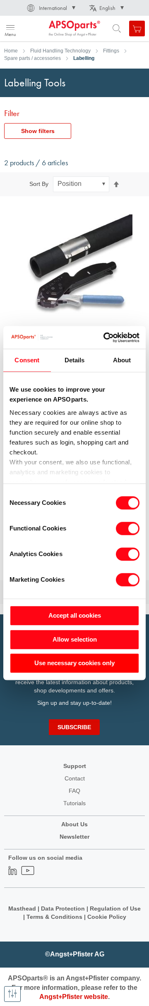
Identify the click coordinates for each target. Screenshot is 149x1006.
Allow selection (75, 639)
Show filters (38, 131)
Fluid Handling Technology (60, 51)
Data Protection (63, 908)
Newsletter (74, 836)
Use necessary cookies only (74, 662)
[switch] (127, 529)
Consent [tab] (26, 360)
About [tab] (122, 360)
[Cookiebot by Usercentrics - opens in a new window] (105, 337)
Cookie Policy (106, 916)
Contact (75, 778)
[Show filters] (12, 994)
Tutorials (74, 803)
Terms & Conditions (54, 916)
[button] (50, 8)
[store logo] (46, 28)
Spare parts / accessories (32, 58)
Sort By (38, 184)
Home (11, 51)
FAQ (74, 790)
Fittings (111, 51)
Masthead (22, 908)
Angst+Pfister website (73, 996)
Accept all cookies (74, 615)
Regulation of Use (115, 908)
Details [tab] (75, 360)
